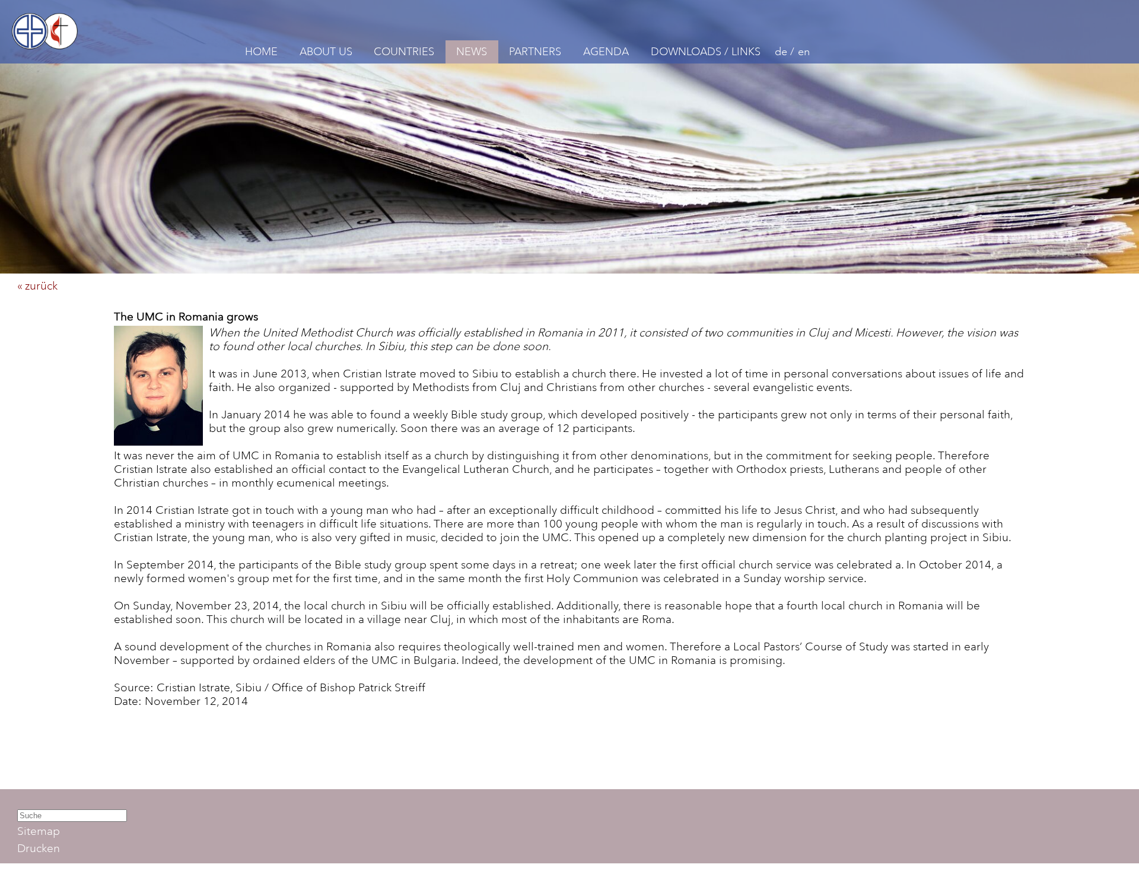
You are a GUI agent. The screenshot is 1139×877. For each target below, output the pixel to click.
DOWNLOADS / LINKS (706, 51)
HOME (261, 51)
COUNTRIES (404, 51)
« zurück (37, 286)
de (781, 51)
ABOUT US (326, 51)
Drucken (38, 848)
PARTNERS (535, 51)
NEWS (471, 51)
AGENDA (606, 51)
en (804, 51)
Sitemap (38, 831)
